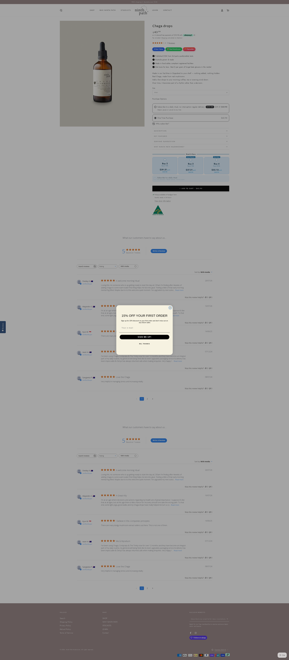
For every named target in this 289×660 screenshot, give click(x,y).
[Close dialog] (170, 307)
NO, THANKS (144, 344)
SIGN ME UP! (144, 337)
